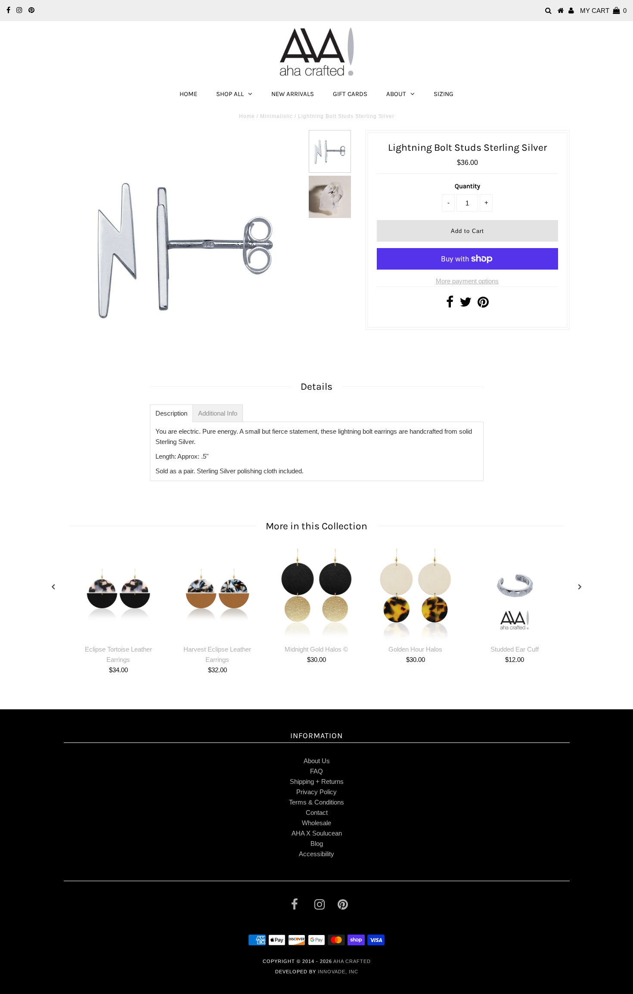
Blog (316, 843)
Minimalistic (276, 116)
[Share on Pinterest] (483, 304)
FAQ (316, 771)
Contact (317, 812)
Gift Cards (350, 94)
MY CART (603, 10)
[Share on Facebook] (449, 304)
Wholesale (316, 822)
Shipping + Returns (317, 781)
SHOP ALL (230, 94)
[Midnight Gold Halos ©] (316, 593)
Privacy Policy (316, 791)
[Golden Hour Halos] (415, 593)
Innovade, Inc (338, 971)
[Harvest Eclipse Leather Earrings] (217, 593)
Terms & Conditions (316, 802)
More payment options (467, 281)
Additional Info (217, 413)
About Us (317, 760)
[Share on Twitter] (465, 304)
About (396, 94)
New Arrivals (292, 94)
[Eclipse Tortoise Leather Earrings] (118, 593)
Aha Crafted (352, 961)
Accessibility (316, 853)
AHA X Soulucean (317, 833)
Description (171, 413)
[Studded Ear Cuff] (514, 593)
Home (188, 94)
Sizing (443, 94)
